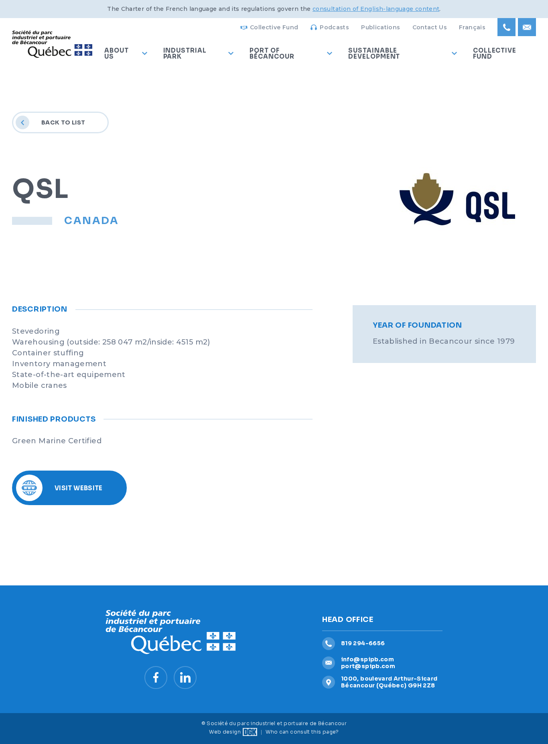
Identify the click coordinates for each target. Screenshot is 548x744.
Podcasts (334, 27)
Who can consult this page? (302, 732)
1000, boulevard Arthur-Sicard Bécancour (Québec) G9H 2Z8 (389, 682)
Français (472, 27)
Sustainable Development (374, 53)
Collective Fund (274, 27)
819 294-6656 (363, 643)
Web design (225, 732)
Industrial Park (185, 53)
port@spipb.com (368, 666)
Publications (380, 27)
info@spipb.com (367, 659)
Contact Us (429, 27)
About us (116, 53)
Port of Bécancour (272, 53)
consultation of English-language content (376, 8)
